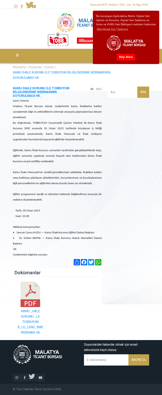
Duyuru (49, 67)
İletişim (113, 5)
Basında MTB (98, 5)
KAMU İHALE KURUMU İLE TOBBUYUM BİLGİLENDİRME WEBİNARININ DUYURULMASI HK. (61, 75)
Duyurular (35, 67)
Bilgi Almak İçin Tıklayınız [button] (112, 29)
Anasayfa (19, 67)
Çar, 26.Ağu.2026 (137, 5)
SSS (122, 5)
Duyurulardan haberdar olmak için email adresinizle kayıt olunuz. (111, 347)
